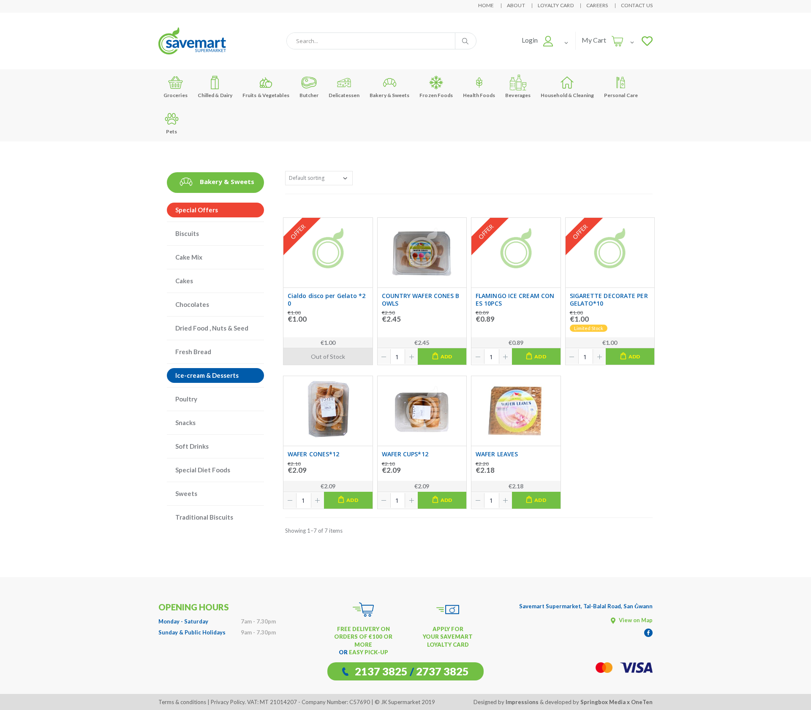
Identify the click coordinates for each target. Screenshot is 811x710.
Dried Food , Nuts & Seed (211, 328)
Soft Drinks (192, 446)
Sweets (186, 493)
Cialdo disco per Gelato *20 (327, 299)
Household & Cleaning (567, 95)
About (516, 5)
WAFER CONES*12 (313, 454)
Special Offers (196, 210)
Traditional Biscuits (204, 517)
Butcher (309, 95)
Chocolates (192, 304)
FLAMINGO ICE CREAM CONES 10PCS (515, 299)
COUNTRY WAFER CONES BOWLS (421, 299)
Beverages (518, 95)
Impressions (522, 702)
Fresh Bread (193, 351)
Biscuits (187, 233)
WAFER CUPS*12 (405, 454)
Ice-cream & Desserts (207, 375)
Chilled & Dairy (215, 95)
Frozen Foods (436, 95)
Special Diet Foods (202, 470)
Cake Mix (188, 257)
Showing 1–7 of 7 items (314, 530)
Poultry (186, 399)
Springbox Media (603, 702)
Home (486, 5)
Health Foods (479, 95)
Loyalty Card (556, 5)
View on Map (635, 620)
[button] (537, 40)
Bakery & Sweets (390, 95)
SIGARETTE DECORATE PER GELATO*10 (609, 299)
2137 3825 (381, 671)
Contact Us (637, 5)
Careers (597, 5)
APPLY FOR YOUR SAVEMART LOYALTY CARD (448, 637)
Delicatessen (344, 95)
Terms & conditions (182, 702)
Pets (171, 131)
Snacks (185, 422)
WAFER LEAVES (497, 454)
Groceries (175, 95)
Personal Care (621, 95)
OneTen (642, 702)
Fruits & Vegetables (265, 95)
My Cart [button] (594, 40)
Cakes (184, 281)
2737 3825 (442, 671)
